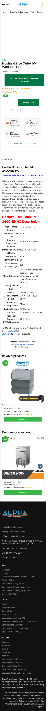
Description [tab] (7, 159)
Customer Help (8, 607)
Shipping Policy (30, 143)
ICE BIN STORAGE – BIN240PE (16, 411)
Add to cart (28, 102)
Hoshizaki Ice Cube (12, 485)
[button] (42, 4)
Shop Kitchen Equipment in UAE (22, 12)
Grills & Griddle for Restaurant (15, 669)
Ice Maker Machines (26, 342)
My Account (7, 604)
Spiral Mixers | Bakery (11, 632)
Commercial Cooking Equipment (16, 590)
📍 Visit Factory (16, 143)
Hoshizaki (25, 347)
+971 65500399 (16, 536)
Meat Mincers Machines (12, 662)
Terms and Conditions (11, 614)
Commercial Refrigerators (13, 583)
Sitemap (5, 642)
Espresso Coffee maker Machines (17, 673)
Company (6, 570)
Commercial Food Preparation (15, 628)
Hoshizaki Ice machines (24, 344)
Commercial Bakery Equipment (15, 587)
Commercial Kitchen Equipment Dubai (18, 577)
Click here (6, 334)
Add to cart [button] (23, 419)
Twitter (5, 649)
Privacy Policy (8, 580)
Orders (5, 573)
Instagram (6, 652)
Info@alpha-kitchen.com (12, 527)
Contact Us (13, 331)
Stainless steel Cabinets (12, 625)
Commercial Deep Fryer (12, 666)
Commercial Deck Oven (12, 659)
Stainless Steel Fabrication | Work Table (19, 621)
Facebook (6, 645)
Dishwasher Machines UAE (13, 618)
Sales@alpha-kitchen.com (13, 531)
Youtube (5, 656)
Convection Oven (10, 594)
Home (4, 12)
